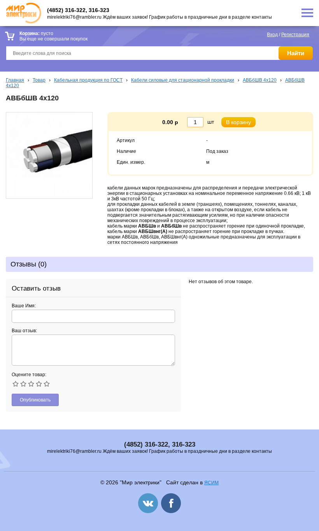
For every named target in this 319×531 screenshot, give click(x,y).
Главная (15, 80)
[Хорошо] (39, 384)
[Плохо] (23, 384)
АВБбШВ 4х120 (260, 80)
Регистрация (295, 34)
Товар (39, 80)
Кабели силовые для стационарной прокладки (182, 80)
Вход (272, 34)
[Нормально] (31, 384)
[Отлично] (47, 384)
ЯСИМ (211, 482)
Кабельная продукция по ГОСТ (88, 80)
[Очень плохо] (15, 384)
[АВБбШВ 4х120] (49, 197)
